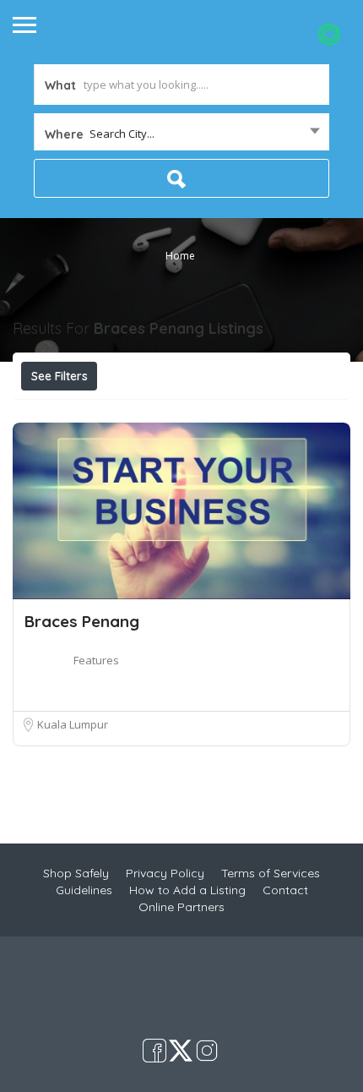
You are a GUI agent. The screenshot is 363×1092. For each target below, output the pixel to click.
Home (180, 255)
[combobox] (181, 133)
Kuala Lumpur (72, 724)
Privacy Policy (165, 873)
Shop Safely (76, 873)
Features (96, 660)
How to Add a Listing (187, 890)
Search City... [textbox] (121, 133)
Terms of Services (270, 873)
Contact (285, 890)
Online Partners (181, 907)
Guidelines (84, 890)
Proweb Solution (237, 1002)
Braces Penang (81, 621)
